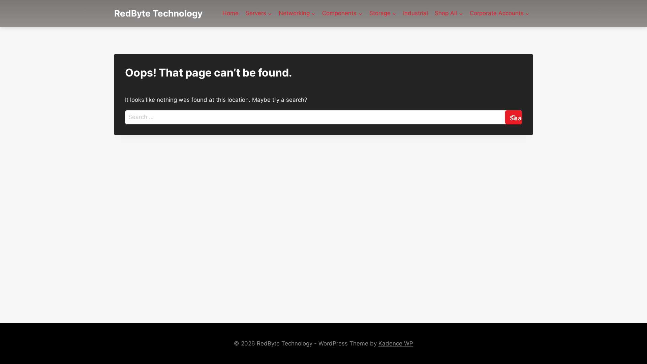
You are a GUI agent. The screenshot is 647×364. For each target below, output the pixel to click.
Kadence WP (395, 343)
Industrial (415, 13)
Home (230, 13)
